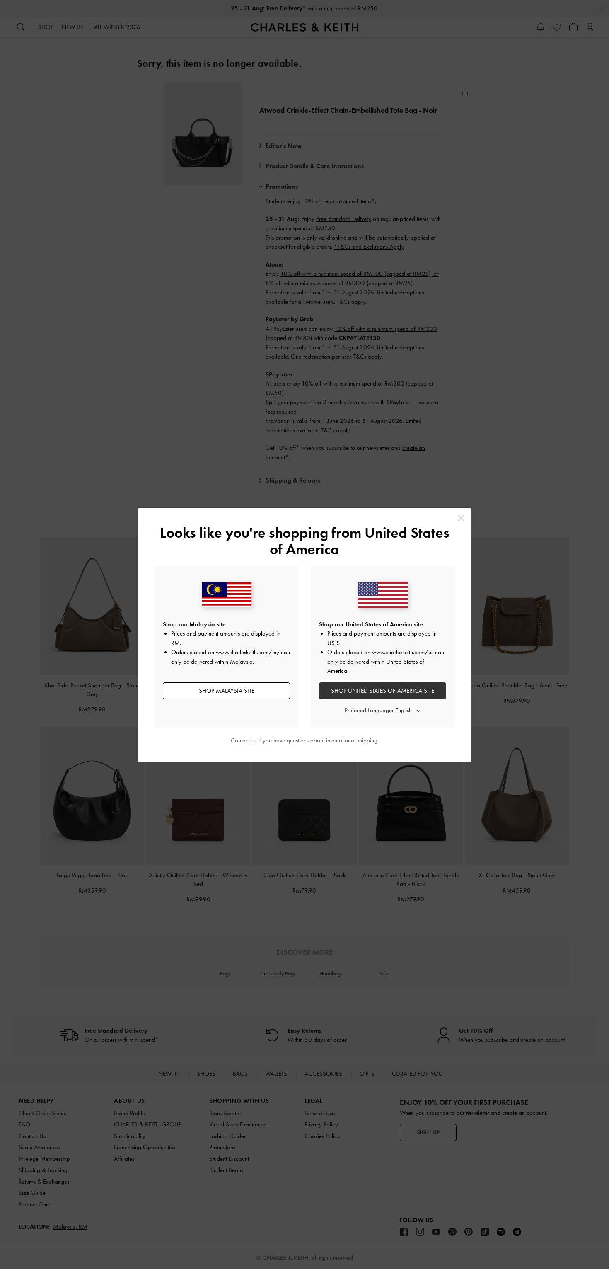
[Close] (461, 518)
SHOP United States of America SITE (382, 690)
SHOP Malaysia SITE (226, 690)
